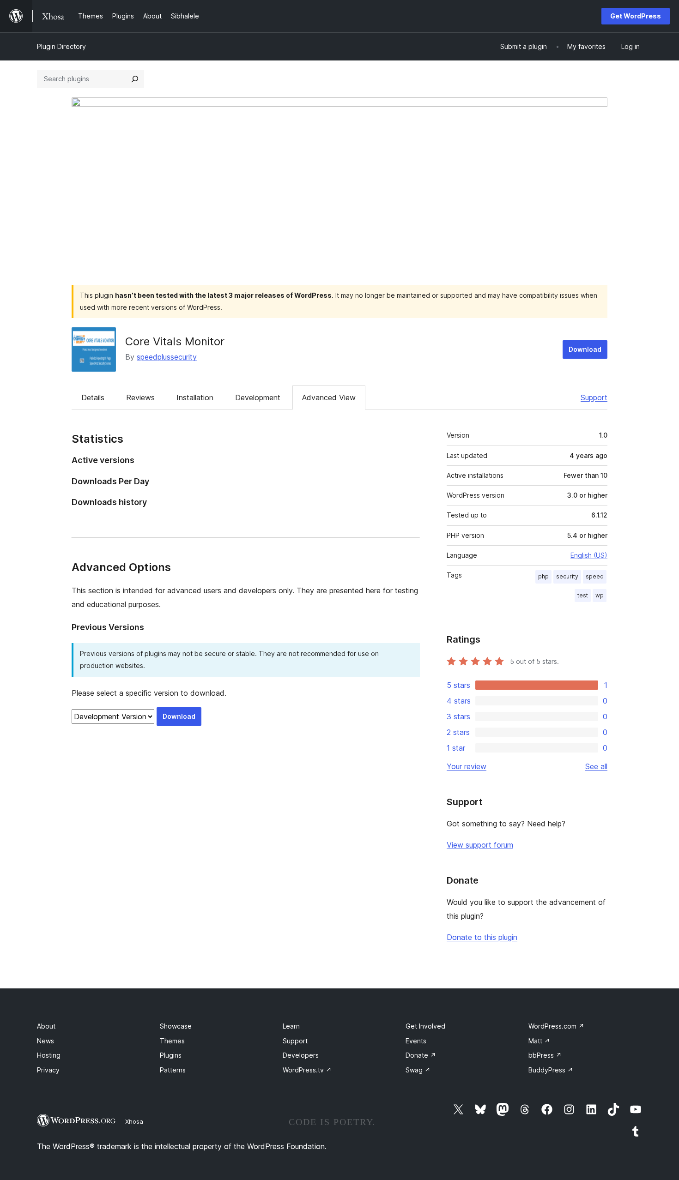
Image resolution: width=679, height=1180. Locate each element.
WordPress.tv (307, 1070)
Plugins (171, 1055)
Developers (301, 1055)
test (582, 595)
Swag (418, 1070)
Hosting (49, 1055)
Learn (291, 1026)
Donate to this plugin (482, 937)
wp (599, 595)
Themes (172, 1041)
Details (92, 397)
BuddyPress (550, 1070)
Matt (539, 1041)
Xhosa (134, 1121)
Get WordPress (635, 16)
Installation (194, 397)
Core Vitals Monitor (174, 341)
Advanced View (329, 397)
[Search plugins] (135, 79)
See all (596, 766)
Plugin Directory (61, 46)
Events (416, 1041)
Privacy (48, 1070)
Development (257, 397)
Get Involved (425, 1026)
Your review (466, 766)
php (543, 576)
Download (585, 349)
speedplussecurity (167, 356)
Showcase (176, 1026)
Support (594, 397)
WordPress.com (556, 1026)
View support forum (480, 844)
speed (595, 576)
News (45, 1041)
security (567, 576)
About (46, 1026)
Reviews (140, 397)
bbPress (545, 1055)
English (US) (588, 555)
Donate (421, 1055)
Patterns (173, 1070)
